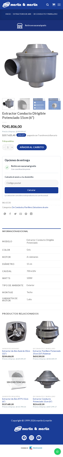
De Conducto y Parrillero (45, 14)
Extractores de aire (22, 14)
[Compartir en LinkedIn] (31, 213)
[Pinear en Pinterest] (26, 213)
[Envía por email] (20, 213)
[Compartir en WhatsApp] (4, 213)
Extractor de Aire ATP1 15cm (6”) (15, 400)
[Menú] (59, 4)
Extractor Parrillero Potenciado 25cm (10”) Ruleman (47, 352)
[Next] (56, 66)
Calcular (31, 190)
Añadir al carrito (32, 147)
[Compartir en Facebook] (10, 213)
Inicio (8, 14)
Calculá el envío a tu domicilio (19, 177)
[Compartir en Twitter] (15, 213)
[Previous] (7, 66)
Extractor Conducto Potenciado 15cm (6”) (42, 400)
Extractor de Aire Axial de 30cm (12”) (16, 352)
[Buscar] (47, 4)
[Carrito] (53, 4)
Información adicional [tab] (15, 231)
